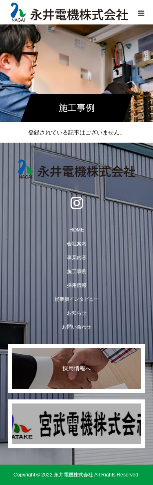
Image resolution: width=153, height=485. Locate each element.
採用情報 (76, 285)
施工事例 (76, 271)
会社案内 (76, 244)
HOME (76, 230)
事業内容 (76, 257)
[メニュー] (141, 12)
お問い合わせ (76, 327)
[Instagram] (77, 202)
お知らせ (76, 313)
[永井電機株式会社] (77, 169)
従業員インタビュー (77, 299)
